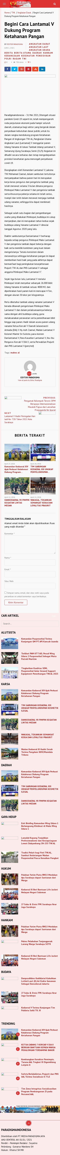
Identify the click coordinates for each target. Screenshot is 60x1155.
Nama (7, 557)
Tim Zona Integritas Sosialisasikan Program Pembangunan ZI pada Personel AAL (38, 1091)
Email (7, 569)
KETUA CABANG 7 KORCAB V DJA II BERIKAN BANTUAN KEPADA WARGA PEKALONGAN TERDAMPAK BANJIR (38, 1047)
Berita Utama (22, 53)
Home (7, 12)
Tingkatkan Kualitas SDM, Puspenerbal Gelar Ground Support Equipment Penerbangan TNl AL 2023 (39, 671)
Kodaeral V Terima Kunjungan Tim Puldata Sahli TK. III (38, 1009)
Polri (8, 58)
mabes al (15, 352)
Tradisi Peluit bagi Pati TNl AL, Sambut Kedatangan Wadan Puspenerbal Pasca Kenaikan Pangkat (40, 855)
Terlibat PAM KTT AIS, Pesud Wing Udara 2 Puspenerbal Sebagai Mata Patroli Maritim (38, 656)
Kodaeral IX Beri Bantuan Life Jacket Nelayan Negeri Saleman (39, 891)
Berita (8, 53)
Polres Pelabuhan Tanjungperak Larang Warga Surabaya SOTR (36, 942)
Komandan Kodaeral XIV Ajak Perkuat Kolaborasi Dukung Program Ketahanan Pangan (39, 693)
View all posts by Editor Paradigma (30, 380)
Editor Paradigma (15, 44)
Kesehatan (28, 55)
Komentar (9, 533)
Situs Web (9, 581)
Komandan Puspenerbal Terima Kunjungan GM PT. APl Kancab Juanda (39, 640)
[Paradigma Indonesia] (20, 4)
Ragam (17, 58)
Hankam (48, 53)
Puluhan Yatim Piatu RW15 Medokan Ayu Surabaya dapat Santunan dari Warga (39, 877)
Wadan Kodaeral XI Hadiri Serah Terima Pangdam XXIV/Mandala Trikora (37, 752)
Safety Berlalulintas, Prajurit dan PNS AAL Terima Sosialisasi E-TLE (40, 1075)
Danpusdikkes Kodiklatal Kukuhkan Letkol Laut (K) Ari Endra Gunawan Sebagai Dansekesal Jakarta (38, 981)
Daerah (37, 53)
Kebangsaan (12, 55)
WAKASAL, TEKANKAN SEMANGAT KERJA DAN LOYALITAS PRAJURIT (37, 736)
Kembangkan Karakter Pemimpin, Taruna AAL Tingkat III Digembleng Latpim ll (38, 1062)
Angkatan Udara (39, 50)
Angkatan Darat (24, 12)
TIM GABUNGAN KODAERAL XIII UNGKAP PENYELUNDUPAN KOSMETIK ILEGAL (39, 708)
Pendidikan (43, 55)
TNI (13, 12)
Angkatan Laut (39, 47)
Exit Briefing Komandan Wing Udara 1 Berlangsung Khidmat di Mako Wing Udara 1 (39, 826)
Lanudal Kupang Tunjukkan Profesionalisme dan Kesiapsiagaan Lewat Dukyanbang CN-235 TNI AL (39, 840)
